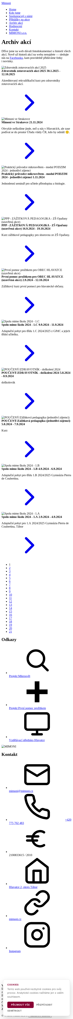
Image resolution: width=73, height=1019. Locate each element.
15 (10, 611)
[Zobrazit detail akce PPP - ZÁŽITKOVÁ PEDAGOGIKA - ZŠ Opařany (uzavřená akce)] (29, 266)
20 (10, 628)
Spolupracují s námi (20, 16)
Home (12, 9)
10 (10, 594)
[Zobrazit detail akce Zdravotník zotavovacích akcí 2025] (29, 115)
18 (10, 621)
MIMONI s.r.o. (18, 32)
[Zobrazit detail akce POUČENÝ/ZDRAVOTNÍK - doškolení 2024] (29, 414)
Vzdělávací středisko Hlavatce (27, 740)
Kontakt (14, 29)
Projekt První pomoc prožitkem (27, 708)
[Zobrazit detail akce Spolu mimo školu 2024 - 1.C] (29, 366)
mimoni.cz (15, 919)
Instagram (15, 951)
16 (10, 614)
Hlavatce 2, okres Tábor (23, 887)
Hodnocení (15, 26)
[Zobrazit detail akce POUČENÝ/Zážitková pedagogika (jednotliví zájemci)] (29, 462)
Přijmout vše (20, 1005)
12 (10, 601)
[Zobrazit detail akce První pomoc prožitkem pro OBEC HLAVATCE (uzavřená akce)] (29, 318)
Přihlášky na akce (19, 19)
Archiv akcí (16, 22)
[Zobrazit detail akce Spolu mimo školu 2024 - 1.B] (29, 510)
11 (10, 598)
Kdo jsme (14, 12)
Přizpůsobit (44, 1005)
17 (10, 618)
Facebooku (16, 57)
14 (10, 608)
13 (10, 604)
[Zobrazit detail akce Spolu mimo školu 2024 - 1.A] (29, 558)
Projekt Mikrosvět (19, 676)
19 (10, 624)
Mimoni (6, 3)
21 (10, 631)
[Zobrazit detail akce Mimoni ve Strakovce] (29, 163)
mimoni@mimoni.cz (21, 791)
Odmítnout (14, 1011)
